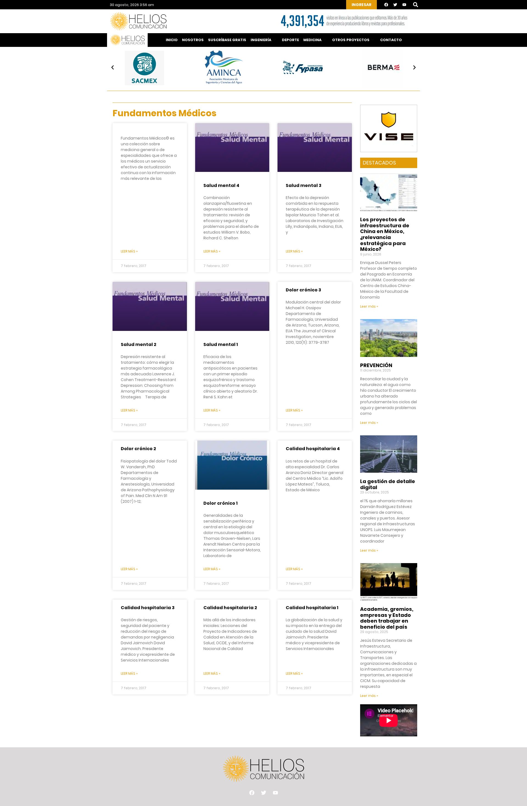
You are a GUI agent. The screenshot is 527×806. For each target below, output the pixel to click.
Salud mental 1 (220, 344)
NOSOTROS (193, 39)
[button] (415, 4)
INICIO (172, 39)
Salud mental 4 (221, 185)
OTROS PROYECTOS (350, 39)
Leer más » (129, 251)
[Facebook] (386, 4)
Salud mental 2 (138, 344)
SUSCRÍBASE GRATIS (227, 39)
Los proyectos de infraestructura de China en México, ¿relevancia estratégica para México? (384, 234)
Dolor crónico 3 (303, 290)
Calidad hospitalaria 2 (230, 607)
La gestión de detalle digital (387, 484)
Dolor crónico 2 (138, 448)
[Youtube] (404, 4)
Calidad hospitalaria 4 (313, 448)
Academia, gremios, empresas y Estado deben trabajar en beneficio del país (386, 618)
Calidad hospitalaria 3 (148, 607)
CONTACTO (391, 39)
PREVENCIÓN (376, 365)
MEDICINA (312, 39)
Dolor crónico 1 (220, 503)
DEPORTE (290, 39)
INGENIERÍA (261, 39)
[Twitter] (395, 4)
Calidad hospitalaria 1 (312, 607)
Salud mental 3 (303, 185)
